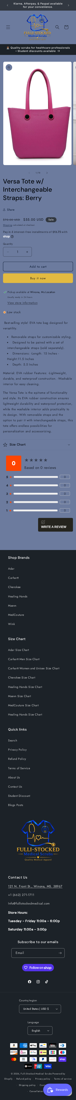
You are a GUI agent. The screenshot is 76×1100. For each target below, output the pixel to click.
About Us (14, 777)
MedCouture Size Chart (23, 705)
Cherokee (14, 587)
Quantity (8, 244)
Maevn (12, 606)
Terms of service (63, 1078)
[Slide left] (29, 172)
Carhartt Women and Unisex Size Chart (33, 668)
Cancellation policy (40, 1091)
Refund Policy (17, 759)
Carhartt (13, 578)
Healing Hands (18, 596)
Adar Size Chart (18, 650)
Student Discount (19, 796)
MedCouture (16, 615)
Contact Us (15, 787)
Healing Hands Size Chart (25, 687)
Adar (11, 569)
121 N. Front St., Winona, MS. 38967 (35, 886)
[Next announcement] (68, 5)
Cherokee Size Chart (21, 677)
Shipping (7, 225)
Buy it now (38, 278)
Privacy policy (42, 1078)
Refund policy (23, 1078)
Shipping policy (27, 1085)
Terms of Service (19, 768)
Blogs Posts (15, 805)
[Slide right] (47, 172)
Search (12, 740)
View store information (22, 303)
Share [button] (11, 210)
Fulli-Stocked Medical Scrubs (36, 1073)
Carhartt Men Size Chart (24, 659)
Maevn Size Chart (19, 696)
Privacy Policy (17, 750)
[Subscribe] (60, 953)
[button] (8, 27)
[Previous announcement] (7, 5)
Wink (11, 624)
